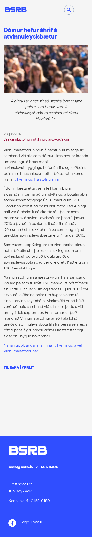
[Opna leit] (69, 10)
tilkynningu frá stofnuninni (36, 179)
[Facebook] (12, 523)
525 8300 (50, 467)
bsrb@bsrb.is (21, 467)
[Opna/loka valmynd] (81, 10)
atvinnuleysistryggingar (51, 139)
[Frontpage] (16, 9)
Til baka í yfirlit (19, 367)
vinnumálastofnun (18, 139)
